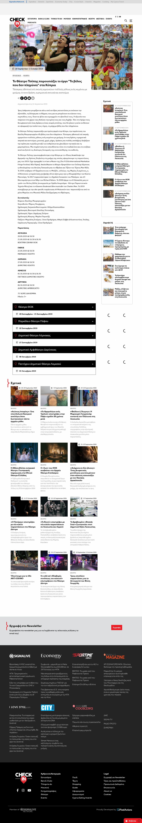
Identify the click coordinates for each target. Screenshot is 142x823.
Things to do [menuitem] (56, 19)
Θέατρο (26, 75)
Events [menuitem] (109, 19)
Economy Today (61, 2)
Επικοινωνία (109, 787)
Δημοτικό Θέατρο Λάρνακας (34, 335)
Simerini (41, 2)
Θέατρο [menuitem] (91, 19)
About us (108, 791)
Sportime (49, 2)
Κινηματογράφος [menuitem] (79, 19)
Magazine (97, 2)
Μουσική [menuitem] (67, 19)
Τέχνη (75, 781)
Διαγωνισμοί (78, 794)
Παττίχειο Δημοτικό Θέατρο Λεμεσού (39, 363)
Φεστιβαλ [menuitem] (100, 19)
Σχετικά (16, 383)
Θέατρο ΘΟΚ (25, 307)
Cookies (107, 794)
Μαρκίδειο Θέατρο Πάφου (33, 321)
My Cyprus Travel (117, 2)
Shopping (76, 784)
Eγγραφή (116, 627)
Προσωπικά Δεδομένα (114, 784)
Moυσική (45, 787)
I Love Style (78, 2)
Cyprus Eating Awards (82, 797)
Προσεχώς (17, 75)
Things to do (46, 784)
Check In (88, 2)
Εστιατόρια (46, 777)
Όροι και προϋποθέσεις (114, 781)
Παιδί (74, 777)
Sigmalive (32, 2)
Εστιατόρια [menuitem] (32, 19)
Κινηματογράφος (48, 791)
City (70, 2)
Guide (75, 787)
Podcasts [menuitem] (32, 22)
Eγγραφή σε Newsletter (114, 777)
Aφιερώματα (78, 791)
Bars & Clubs (46, 781)
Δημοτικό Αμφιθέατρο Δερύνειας (37, 349)
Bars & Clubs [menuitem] (43, 19)
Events (44, 797)
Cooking (105, 2)
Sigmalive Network (16, 2)
